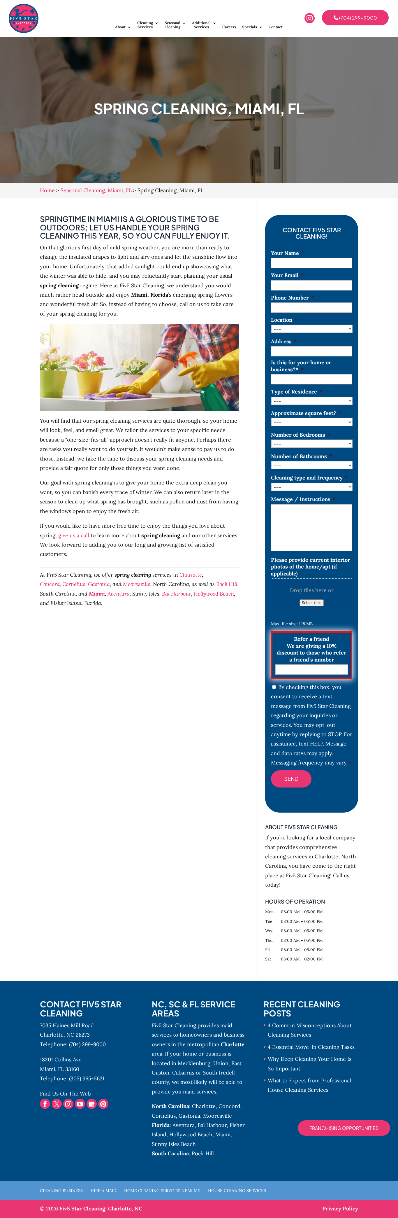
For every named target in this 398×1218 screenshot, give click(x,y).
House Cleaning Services (237, 1190)
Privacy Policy (340, 1208)
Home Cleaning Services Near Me (162, 1190)
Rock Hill (226, 584)
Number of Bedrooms (300, 434)
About (120, 27)
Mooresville (136, 584)
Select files (311, 602)
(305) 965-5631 (87, 1078)
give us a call (73, 535)
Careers (229, 27)
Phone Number (292, 297)
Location (284, 319)
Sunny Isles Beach (174, 1144)
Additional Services (201, 25)
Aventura (119, 593)
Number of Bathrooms (301, 456)
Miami (97, 593)
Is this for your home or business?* (301, 365)
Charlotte (190, 574)
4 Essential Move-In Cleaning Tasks (311, 1047)
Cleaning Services (145, 25)
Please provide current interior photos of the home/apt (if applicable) (310, 566)
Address (284, 341)
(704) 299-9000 (357, 18)
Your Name (287, 253)
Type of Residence (296, 391)
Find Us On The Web (65, 1093)
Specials (249, 27)
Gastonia (99, 584)
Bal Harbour (176, 593)
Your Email (287, 275)
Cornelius (73, 584)
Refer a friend (311, 649)
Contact (276, 27)
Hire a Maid (103, 1190)
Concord (50, 584)
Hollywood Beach (214, 593)
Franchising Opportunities (343, 1128)
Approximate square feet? (306, 413)
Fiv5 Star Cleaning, (100, 1208)
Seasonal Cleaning (172, 25)
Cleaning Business (61, 1190)
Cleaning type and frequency (309, 477)
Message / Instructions (303, 499)
